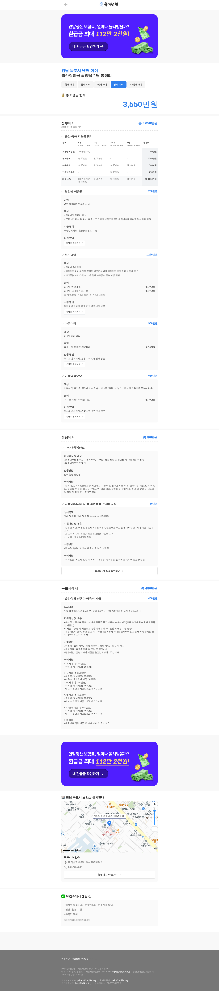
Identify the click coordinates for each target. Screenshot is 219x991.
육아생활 (109, 5)
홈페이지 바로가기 (107, 874)
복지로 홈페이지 (73, 243)
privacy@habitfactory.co (88, 980)
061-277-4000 (75, 867)
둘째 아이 (86, 84)
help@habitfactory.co (84, 983)
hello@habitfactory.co (121, 980)
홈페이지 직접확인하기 (108, 570)
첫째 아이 (69, 84)
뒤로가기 (66, 4)
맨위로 (212, 982)
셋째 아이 (102, 84)
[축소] (154, 829)
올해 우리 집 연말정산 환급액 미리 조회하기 (109, 953)
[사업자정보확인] (122, 971)
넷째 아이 (118, 84)
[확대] (154, 804)
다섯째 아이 (136, 84)
